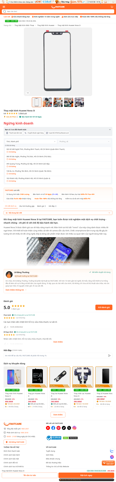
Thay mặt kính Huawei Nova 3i (69, 25)
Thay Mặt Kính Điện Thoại (24, 25)
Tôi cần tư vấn (29, 475)
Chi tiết (55, 194)
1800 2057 (25, 429)
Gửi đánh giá (104, 307)
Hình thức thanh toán (12, 451)
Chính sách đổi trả (11, 463)
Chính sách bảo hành (12, 455)
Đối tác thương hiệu (53, 463)
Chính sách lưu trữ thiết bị (14, 466)
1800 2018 (24, 432)
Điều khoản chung (53, 459)
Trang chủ (7, 25)
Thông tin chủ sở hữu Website (57, 466)
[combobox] (58, 11)
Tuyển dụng (50, 451)
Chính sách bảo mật (11, 459)
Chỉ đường (12, 152)
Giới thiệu (49, 455)
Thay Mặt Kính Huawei (45, 25)
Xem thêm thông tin (15, 290)
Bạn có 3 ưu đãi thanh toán (15, 129)
